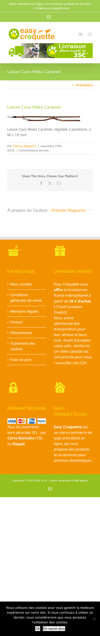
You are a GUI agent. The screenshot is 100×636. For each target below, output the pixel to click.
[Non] (94, 618)
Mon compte (21, 284)
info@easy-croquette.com (52, 8)
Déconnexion (21, 332)
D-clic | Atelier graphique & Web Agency (64, 480)
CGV (83, 362)
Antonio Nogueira (24, 146)
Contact (16, 321)
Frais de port (20, 359)
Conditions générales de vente (26, 297)
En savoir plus (54, 628)
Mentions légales (24, 311)
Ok (37, 628)
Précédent (84, 85)
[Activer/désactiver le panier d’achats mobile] (80, 34)
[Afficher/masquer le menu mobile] (90, 34)
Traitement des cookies (22, 346)
